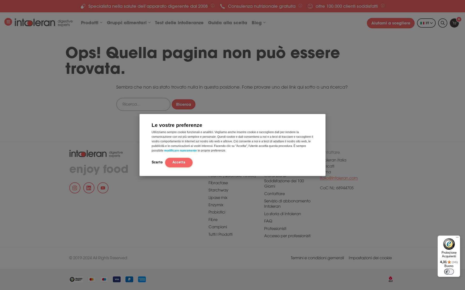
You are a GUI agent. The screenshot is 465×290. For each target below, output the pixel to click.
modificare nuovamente (180, 150)
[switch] (449, 272)
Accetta (178, 162)
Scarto (157, 162)
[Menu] (457, 238)
